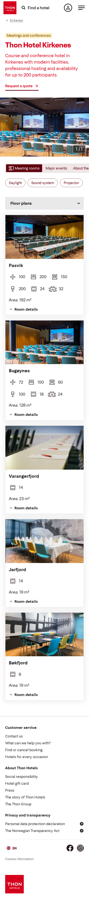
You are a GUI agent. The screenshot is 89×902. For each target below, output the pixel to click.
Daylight (15, 183)
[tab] (23, 168)
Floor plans (21, 203)
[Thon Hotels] (9, 7)
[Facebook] (70, 848)
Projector (71, 183)
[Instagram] (80, 848)
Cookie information (19, 859)
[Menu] (81, 8)
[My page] (68, 8)
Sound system (42, 183)
